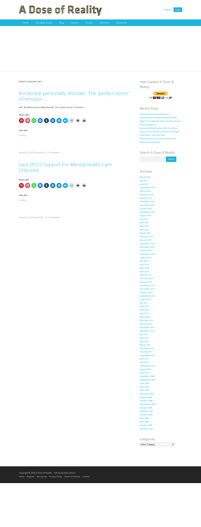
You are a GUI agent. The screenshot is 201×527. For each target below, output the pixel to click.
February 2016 (146, 194)
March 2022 (145, 177)
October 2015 (146, 208)
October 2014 (146, 250)
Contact (86, 476)
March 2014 (145, 274)
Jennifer (40, 217)
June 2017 (144, 184)
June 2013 (144, 306)
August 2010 (145, 369)
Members (104, 22)
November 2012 (147, 330)
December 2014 (147, 243)
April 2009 (144, 390)
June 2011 (144, 358)
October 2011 (146, 351)
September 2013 (147, 295)
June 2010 (144, 372)
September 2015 (147, 212)
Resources (121, 22)
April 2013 (144, 313)
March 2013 (145, 316)
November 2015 (147, 205)
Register (168, 9)
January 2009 (146, 397)
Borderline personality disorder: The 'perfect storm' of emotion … (74, 96)
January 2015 (146, 239)
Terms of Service (72, 476)
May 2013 (144, 309)
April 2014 (144, 271)
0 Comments (54, 152)
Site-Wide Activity (43, 22)
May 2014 (144, 268)
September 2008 (147, 404)
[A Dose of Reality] (60, 15)
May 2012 (144, 341)
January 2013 (146, 323)
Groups (89, 22)
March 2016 (145, 191)
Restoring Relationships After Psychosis (159, 128)
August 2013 (145, 299)
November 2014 (147, 247)
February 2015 (146, 236)
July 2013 (144, 302)
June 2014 (144, 264)
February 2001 (146, 428)
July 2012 (144, 334)
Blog (61, 22)
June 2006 (144, 418)
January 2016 (146, 198)
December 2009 (147, 376)
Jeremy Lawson (68, 472)
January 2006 (146, 425)
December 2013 (147, 285)
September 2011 (147, 355)
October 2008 (146, 400)
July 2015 (144, 219)
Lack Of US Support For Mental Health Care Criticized (65, 167)
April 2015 (144, 229)
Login (177, 9)
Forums (74, 22)
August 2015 (145, 215)
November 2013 (147, 288)
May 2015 (144, 226)
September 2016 (147, 187)
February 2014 (146, 278)
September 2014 (147, 254)
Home (25, 22)
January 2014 (146, 282)
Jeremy (41, 152)
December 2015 (147, 201)
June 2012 (144, 337)
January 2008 (146, 407)
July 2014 (144, 261)
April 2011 (144, 362)
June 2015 (144, 222)
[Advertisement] (100, 50)
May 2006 (144, 421)
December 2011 (147, 348)
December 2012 (147, 327)
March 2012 (145, 344)
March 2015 (145, 233)
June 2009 (144, 383)
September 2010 (147, 365)
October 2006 (146, 414)
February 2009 (146, 393)
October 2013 (146, 292)
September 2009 (147, 379)
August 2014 (145, 257)
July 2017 (144, 180)
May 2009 (144, 386)
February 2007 (146, 411)
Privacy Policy (55, 476)
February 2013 (146, 320)
